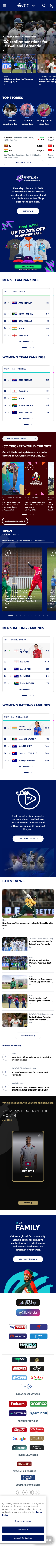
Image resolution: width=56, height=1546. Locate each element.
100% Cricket (40, 540)
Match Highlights (24, 540)
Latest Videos (8, 540)
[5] (28, 615)
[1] (24, 347)
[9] (43, 615)
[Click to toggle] (40, 1135)
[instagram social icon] (31, 1492)
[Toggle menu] (4, 5)
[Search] (44, 5)
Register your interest (14, 521)
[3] (33, 347)
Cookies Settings (23, 1521)
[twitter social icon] (37, 1492)
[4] (24, 615)
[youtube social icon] (24, 1492)
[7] (35, 615)
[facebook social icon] (18, 1492)
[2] (16, 615)
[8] (39, 615)
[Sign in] (51, 5)
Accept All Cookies (23, 1538)
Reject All (23, 1529)
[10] (47, 615)
